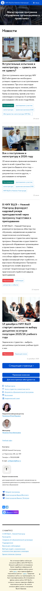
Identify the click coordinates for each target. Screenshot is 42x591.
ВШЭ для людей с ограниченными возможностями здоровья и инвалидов (15, 550)
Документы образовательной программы (19, 392)
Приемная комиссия (21, 375)
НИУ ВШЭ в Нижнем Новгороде (17, 3)
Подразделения (7, 543)
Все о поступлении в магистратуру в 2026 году (17, 154)
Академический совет (12, 398)
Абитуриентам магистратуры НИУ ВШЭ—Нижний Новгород (18, 114)
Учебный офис (7, 440)
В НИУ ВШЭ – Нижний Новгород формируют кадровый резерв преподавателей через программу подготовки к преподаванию (16, 213)
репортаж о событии (10, 285)
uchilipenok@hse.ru (14, 461)
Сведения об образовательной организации (17, 540)
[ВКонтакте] (3, 507)
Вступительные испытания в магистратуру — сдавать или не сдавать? (19, 67)
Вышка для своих (21, 354)
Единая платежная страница (11, 554)
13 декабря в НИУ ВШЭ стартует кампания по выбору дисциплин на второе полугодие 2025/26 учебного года (19, 330)
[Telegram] (7, 507)
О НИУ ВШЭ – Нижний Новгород (13, 534)
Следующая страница (20, 365)
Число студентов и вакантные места (17, 389)
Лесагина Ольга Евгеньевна (11, 433)
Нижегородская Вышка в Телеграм (17, 498)
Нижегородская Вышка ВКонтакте (17, 495)
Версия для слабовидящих (11, 546)
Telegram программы (12, 492)
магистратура (8, 110)
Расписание (9, 395)
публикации (19, 280)
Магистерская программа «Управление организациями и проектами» (22, 15)
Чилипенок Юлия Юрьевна (11, 416)
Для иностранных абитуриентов (21, 379)
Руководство (6, 537)
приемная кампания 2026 (24, 110)
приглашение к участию (24, 105)
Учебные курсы (10, 386)
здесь (15, 571)
